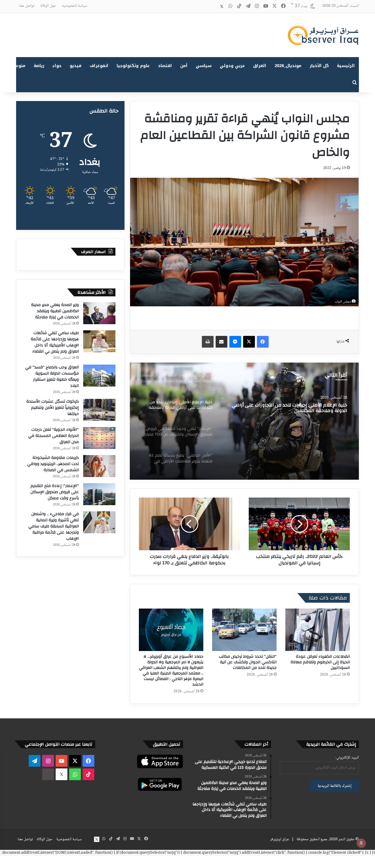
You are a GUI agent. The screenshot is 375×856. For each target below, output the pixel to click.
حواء (57, 66)
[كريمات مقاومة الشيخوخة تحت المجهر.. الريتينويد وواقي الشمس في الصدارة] (99, 466)
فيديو (75, 66)
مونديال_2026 (288, 66)
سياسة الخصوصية (74, 6)
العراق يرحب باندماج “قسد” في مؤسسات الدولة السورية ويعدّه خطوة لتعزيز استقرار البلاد (52, 376)
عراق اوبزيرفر (279, 839)
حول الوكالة (48, 6)
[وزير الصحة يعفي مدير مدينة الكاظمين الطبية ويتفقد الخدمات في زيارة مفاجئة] (99, 313)
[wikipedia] (213, 6)
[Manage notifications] (361, 843)
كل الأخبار (319, 66)
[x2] (221, 6)
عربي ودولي (232, 66)
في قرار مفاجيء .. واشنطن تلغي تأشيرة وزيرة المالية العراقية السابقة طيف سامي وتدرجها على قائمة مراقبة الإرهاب (53, 526)
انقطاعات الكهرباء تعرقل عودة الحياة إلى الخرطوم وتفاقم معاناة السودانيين (320, 662)
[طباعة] (208, 342)
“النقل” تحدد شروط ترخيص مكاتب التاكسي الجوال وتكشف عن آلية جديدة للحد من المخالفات (248, 662)
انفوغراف (99, 66)
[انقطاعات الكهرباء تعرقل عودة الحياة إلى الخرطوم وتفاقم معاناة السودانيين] (317, 630)
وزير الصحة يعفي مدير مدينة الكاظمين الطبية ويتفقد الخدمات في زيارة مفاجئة (55, 311)
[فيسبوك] (263, 342)
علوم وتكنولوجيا (133, 66)
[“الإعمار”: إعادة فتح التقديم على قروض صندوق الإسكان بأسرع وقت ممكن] (99, 494)
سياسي (204, 66)
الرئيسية (346, 66)
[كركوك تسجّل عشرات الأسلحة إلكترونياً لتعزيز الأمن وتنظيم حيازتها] (99, 410)
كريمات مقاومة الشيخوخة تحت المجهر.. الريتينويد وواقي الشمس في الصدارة (53, 464)
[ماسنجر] (235, 342)
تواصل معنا (26, 6)
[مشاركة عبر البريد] (221, 342)
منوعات (18, 66)
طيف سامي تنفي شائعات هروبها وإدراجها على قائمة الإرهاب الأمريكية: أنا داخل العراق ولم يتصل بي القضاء (55, 342)
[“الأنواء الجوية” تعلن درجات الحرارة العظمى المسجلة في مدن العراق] (99, 438)
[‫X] (249, 342)
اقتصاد (165, 66)
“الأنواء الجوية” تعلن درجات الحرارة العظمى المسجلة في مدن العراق (53, 436)
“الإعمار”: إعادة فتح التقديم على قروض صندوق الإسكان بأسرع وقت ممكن (54, 492)
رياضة (39, 66)
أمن (184, 66)
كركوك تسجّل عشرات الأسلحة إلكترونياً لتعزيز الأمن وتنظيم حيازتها (52, 408)
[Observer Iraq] (323, 35)
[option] (244, 421)
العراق (259, 66)
